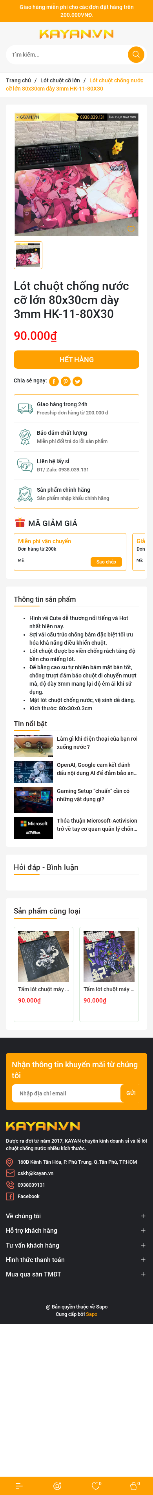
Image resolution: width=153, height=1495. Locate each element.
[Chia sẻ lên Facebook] (54, 381)
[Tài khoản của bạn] (19, 1486)
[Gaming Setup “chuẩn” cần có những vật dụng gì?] (33, 800)
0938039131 (31, 1185)
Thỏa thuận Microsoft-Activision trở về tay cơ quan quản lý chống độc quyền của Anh (97, 825)
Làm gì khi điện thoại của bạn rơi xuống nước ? (97, 743)
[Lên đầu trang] (140, 1459)
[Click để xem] (76, 175)
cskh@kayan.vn (35, 1173)
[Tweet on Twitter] (77, 381)
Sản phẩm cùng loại (47, 911)
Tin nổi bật (30, 724)
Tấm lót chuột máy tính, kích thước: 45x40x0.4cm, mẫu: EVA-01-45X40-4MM (109, 989)
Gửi (131, 1093)
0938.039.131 (73, 470)
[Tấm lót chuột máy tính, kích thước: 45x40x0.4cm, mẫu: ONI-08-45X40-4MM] (43, 956)
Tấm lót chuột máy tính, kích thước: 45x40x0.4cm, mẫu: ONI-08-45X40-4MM (43, 989)
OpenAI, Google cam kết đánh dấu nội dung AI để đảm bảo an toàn (95, 769)
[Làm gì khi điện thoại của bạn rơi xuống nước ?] (33, 746)
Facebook (29, 1196)
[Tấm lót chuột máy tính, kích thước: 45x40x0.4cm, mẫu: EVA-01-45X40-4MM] (109, 956)
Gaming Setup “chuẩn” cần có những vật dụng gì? (93, 795)
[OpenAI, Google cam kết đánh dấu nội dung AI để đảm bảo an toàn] (33, 772)
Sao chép (106, 562)
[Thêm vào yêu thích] (131, 228)
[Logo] (76, 34)
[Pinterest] (66, 381)
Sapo (91, 1314)
